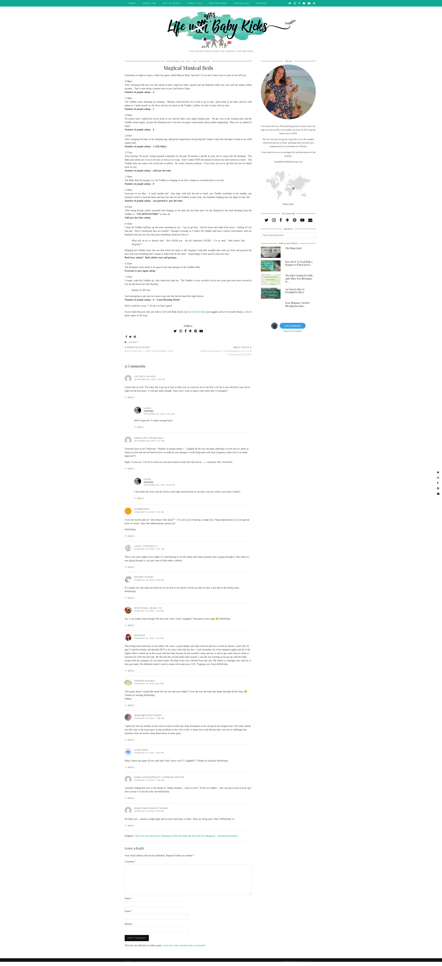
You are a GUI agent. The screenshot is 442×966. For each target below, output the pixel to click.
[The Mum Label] (271, 252)
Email (128, 911)
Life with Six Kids (145, 376)
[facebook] (299, 3)
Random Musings (144, 681)
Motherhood (218, 3)
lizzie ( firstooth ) (146, 546)
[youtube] (304, 3)
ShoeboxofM (142, 509)
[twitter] (290, 3)
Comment (130, 861)
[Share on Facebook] (126, 336)
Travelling (241, 3)
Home (132, 3)
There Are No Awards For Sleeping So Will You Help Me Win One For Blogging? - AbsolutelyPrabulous (186, 836)
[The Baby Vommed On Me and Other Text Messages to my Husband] (271, 279)
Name (128, 898)
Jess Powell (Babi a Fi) (148, 608)
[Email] (309, 3)
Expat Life (195, 3)
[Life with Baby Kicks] (221, 24)
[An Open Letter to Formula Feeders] (271, 293)
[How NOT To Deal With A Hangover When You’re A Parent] (271, 265)
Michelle (139, 635)
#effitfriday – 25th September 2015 (149, 349)
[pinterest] (294, 220)
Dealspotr (298, 331)
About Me (149, 3)
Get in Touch (172, 3)
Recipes (261, 3)
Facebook (196, 312)
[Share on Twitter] (130, 336)
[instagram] (295, 3)
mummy (133, 342)
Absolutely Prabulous (148, 438)
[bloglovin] (287, 220)
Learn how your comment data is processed (184, 945)
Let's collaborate (293, 325)
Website (128, 924)
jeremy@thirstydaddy (148, 715)
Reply (131, 397)
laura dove (141, 750)
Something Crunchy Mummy (151, 808)
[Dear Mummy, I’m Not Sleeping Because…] (271, 306)
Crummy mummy (143, 577)
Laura (147, 408)
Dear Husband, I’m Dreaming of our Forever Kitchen (226, 351)
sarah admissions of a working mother (159, 777)
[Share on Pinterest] (135, 336)
